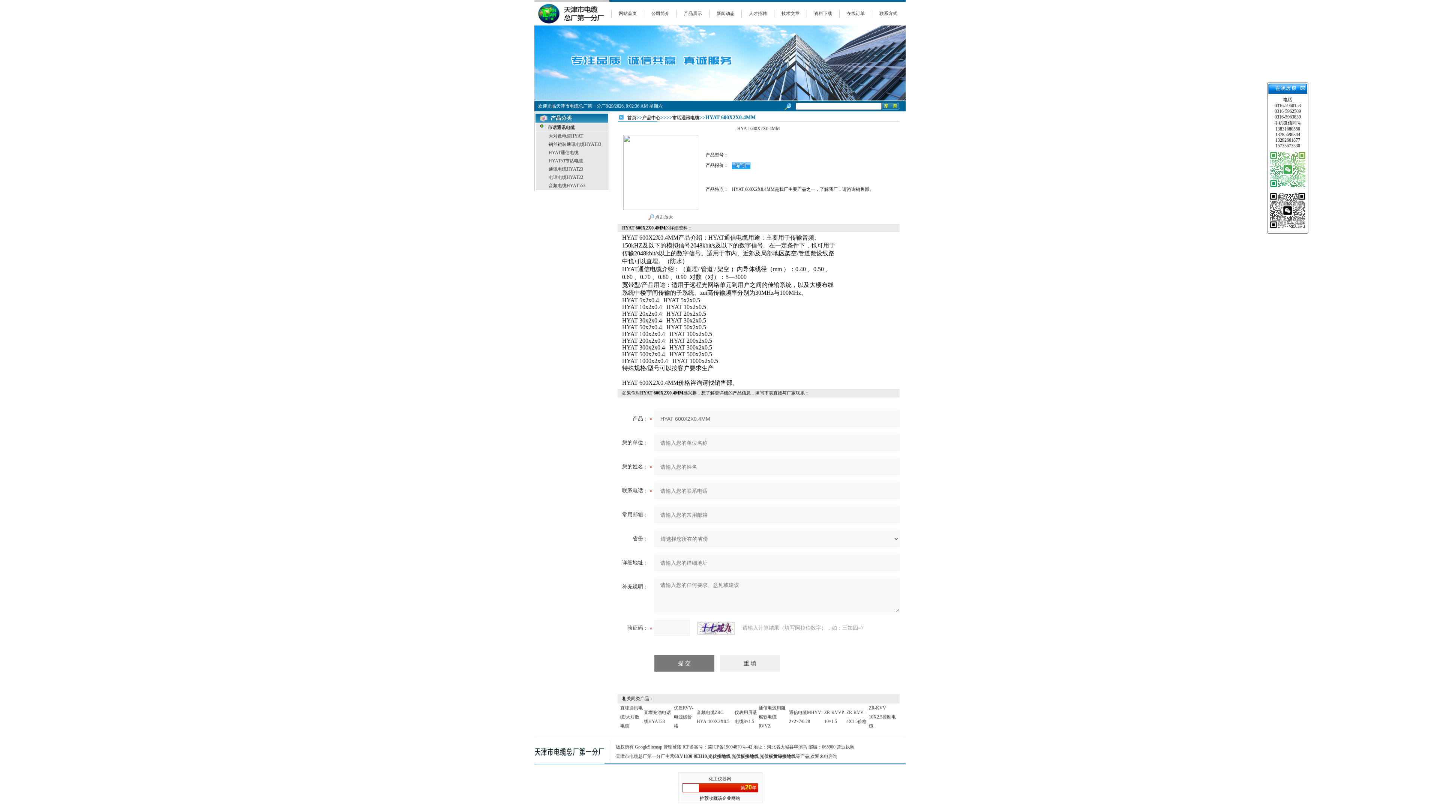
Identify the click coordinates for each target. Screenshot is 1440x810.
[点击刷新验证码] (716, 628)
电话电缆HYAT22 (566, 177)
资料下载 (823, 13)
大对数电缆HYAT (566, 136)
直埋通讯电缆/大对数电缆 (631, 717)
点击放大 (663, 217)
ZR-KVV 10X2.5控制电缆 (882, 717)
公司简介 (660, 13)
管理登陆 (672, 747)
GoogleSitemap (648, 747)
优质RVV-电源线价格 (683, 717)
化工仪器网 (720, 779)
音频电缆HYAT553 (567, 185)
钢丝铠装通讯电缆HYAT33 (575, 144)
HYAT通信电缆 (564, 152)
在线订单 (856, 13)
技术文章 (791, 13)
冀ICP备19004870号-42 (730, 747)
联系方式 (888, 13)
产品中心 (651, 117)
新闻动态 (726, 13)
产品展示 (693, 13)
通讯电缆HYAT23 (566, 169)
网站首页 (628, 13)
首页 (631, 117)
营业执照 (846, 747)
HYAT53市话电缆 (566, 161)
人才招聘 (758, 13)
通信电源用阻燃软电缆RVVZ (772, 717)
